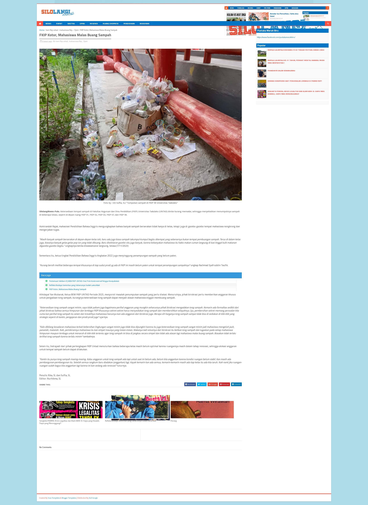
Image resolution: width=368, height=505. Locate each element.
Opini (82, 23)
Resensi (94, 23)
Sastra (71, 23)
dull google (93, 498)
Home (41, 30)
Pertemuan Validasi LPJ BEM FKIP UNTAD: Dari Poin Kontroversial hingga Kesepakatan (84, 281)
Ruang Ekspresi (110, 23)
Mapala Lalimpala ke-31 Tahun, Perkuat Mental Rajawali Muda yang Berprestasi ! (296, 61)
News (48, 23)
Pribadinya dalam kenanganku (281, 70)
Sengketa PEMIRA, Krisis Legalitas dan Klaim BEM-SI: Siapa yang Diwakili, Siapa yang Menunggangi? (69, 422)
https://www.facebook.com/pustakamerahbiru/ (276, 37)
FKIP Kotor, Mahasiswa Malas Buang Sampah (67, 289)
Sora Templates (54, 498)
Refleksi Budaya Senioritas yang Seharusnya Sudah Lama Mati (74, 285)
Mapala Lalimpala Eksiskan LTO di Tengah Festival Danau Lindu (296, 50)
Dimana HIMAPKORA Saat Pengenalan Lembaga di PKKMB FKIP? (295, 81)
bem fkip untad (52, 30)
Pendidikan (129, 23)
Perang (174, 420)
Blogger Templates (69, 498)
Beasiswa (144, 23)
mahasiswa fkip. (66, 30)
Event (59, 23)
